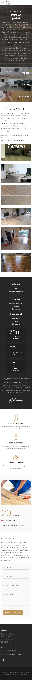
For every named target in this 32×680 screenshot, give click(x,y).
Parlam (6, 152)
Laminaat (24, 85)
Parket (25, 73)
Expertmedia (23, 674)
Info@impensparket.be (13, 654)
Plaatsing (24, 96)
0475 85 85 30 (11, 651)
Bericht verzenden (12, 612)
